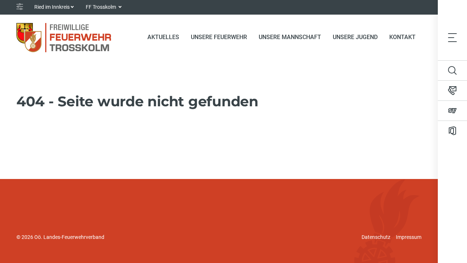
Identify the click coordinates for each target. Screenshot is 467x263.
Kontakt (402, 37)
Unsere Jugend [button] (355, 37)
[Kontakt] (452, 90)
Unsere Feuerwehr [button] (219, 37)
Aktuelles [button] (163, 37)
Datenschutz (376, 237)
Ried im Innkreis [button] (52, 7)
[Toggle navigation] (452, 37)
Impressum (408, 237)
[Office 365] (452, 131)
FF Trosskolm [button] (101, 7)
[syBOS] (452, 111)
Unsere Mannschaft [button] (290, 37)
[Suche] (452, 70)
